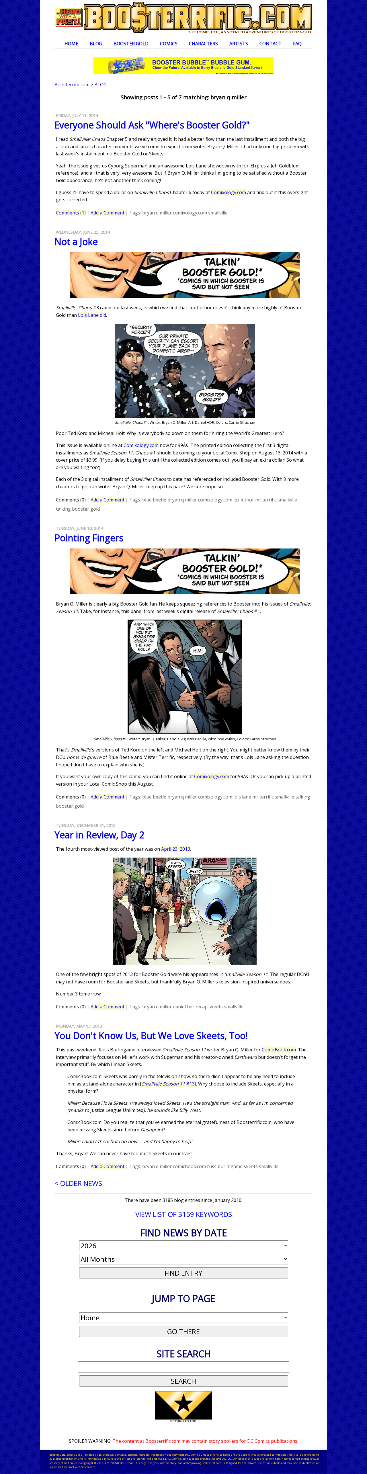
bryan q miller (157, 213)
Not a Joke (76, 241)
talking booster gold (78, 509)
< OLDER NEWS (78, 1183)
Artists (238, 43)
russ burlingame (225, 1166)
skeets (216, 1007)
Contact (270, 43)
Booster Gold (131, 43)
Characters (203, 43)
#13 (168, 1084)
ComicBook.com (279, 1050)
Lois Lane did (92, 315)
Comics (168, 43)
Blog (96, 43)
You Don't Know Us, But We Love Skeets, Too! (151, 1035)
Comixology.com (228, 192)
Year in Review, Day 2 (99, 835)
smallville (218, 213)
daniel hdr (183, 1007)
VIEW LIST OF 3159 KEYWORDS (183, 1214)
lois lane (242, 797)
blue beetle (154, 500)
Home (71, 43)
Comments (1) (71, 213)
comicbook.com (189, 1166)
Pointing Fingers (88, 538)
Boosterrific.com (71, 84)
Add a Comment (107, 213)
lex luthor (243, 500)
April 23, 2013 (175, 849)
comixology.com (190, 213)
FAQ (297, 43)
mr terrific (265, 500)
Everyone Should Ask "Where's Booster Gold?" (152, 125)
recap (202, 1007)
